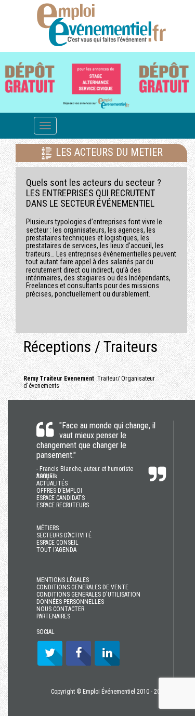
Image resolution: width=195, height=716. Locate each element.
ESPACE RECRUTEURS (62, 505)
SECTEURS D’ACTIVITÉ (64, 535)
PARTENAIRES (53, 616)
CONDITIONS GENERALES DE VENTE (82, 587)
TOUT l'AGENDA (56, 549)
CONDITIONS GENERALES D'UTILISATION (88, 594)
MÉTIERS (47, 528)
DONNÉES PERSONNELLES (70, 601)
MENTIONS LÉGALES (62, 580)
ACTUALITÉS (52, 483)
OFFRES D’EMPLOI (59, 490)
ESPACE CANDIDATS (60, 498)
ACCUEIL (46, 476)
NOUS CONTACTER (60, 609)
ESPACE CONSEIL (57, 542)
